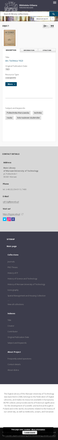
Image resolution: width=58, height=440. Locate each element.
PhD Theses (13, 267)
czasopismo (10, 77)
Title (9, 320)
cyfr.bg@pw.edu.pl (11, 202)
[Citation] (52, 26)
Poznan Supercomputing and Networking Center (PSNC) (30, 435)
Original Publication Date (18, 337)
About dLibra (13, 370)
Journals (11, 261)
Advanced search (42, 19)
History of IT (13, 273)
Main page (12, 246)
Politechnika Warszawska (18, 113)
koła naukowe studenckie (28, 117)
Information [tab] (29, 50)
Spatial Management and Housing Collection (27, 295)
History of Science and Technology (22, 278)
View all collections (16, 304)
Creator (11, 326)
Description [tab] (11, 50)
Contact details (14, 364)
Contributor (13, 331)
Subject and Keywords (17, 343)
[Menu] (54, 2)
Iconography (13, 290)
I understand (29, 432)
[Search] (53, 13)
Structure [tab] (47, 50)
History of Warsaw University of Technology (26, 284)
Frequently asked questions (19, 358)
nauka (9, 117)
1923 (7, 69)
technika (38, 113)
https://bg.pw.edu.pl (11, 214)
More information (38, 429)
